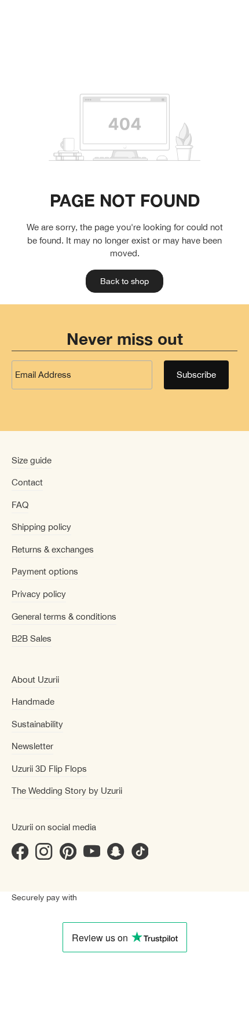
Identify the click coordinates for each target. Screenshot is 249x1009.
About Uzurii (35, 679)
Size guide (32, 460)
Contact (27, 482)
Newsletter (32, 746)
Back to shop (124, 281)
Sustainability (37, 724)
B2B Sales (32, 638)
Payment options (45, 571)
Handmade (33, 701)
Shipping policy (41, 527)
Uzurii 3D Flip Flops (49, 769)
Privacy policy (39, 594)
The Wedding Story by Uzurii (67, 791)
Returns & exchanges (53, 549)
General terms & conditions (64, 616)
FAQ (20, 505)
